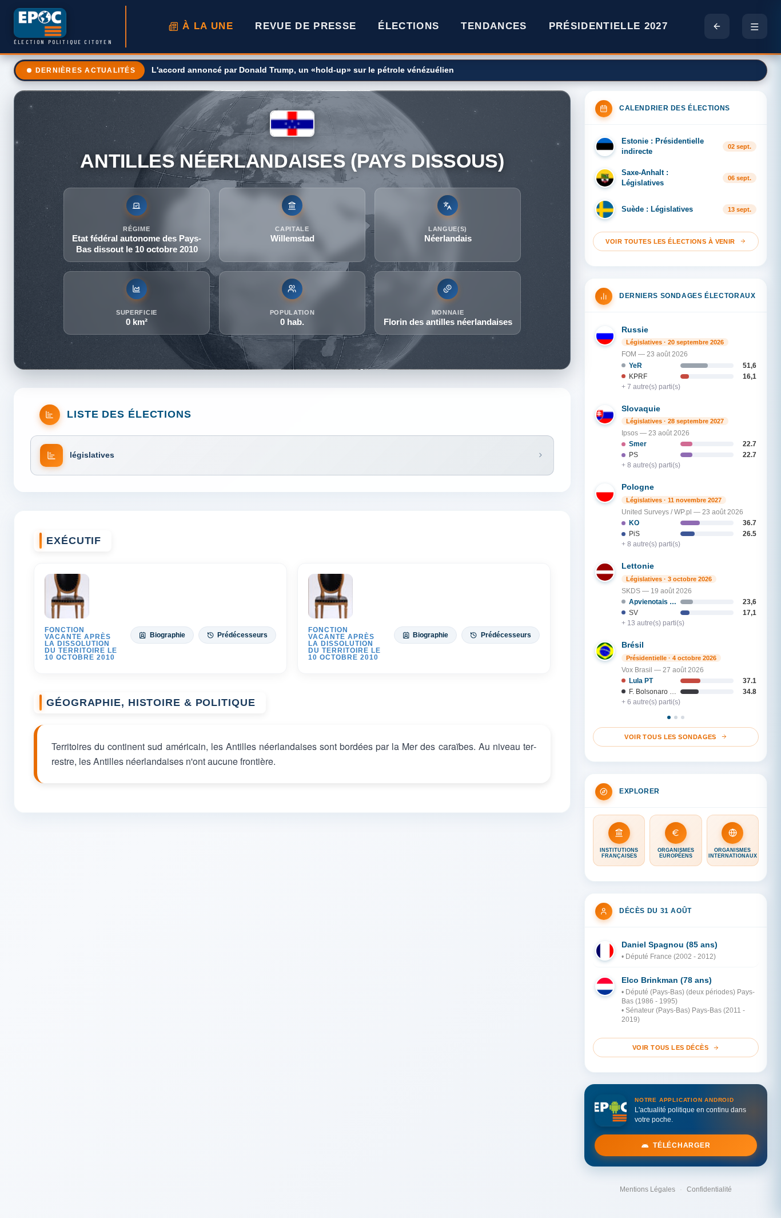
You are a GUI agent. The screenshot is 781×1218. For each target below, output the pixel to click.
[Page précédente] (717, 26)
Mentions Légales (647, 1189)
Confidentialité (709, 1189)
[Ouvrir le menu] (754, 26)
